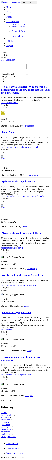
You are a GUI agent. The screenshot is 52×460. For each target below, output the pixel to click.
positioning (17, 375)
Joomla (15, 102)
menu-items (27, 375)
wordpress (22, 285)
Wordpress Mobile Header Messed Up (22, 275)
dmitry (29, 350)
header (4, 102)
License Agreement (14, 453)
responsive (31, 285)
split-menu (32, 196)
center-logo (23, 196)
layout (15, 196)
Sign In (9, 41)
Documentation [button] (12, 21)
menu (9, 102)
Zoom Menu (8, 132)
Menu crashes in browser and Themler (23, 233)
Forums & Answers (20, 31)
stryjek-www (32, 175)
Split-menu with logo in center (18, 181)
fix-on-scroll (17, 147)
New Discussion (8, 60)
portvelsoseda (28, 126)
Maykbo (25, 226)
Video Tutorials (18, 26)
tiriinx (26, 306)
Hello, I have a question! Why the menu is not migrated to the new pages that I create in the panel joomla (25, 89)
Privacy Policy (12, 448)
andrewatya (32, 268)
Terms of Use (12, 443)
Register (9, 45)
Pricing (9, 17)
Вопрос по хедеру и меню (16, 312)
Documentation (18, 24)
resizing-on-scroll (30, 147)
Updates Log (17, 36)
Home (9, 7)
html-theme (42, 196)
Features (9, 12)
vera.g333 (29, 395)
